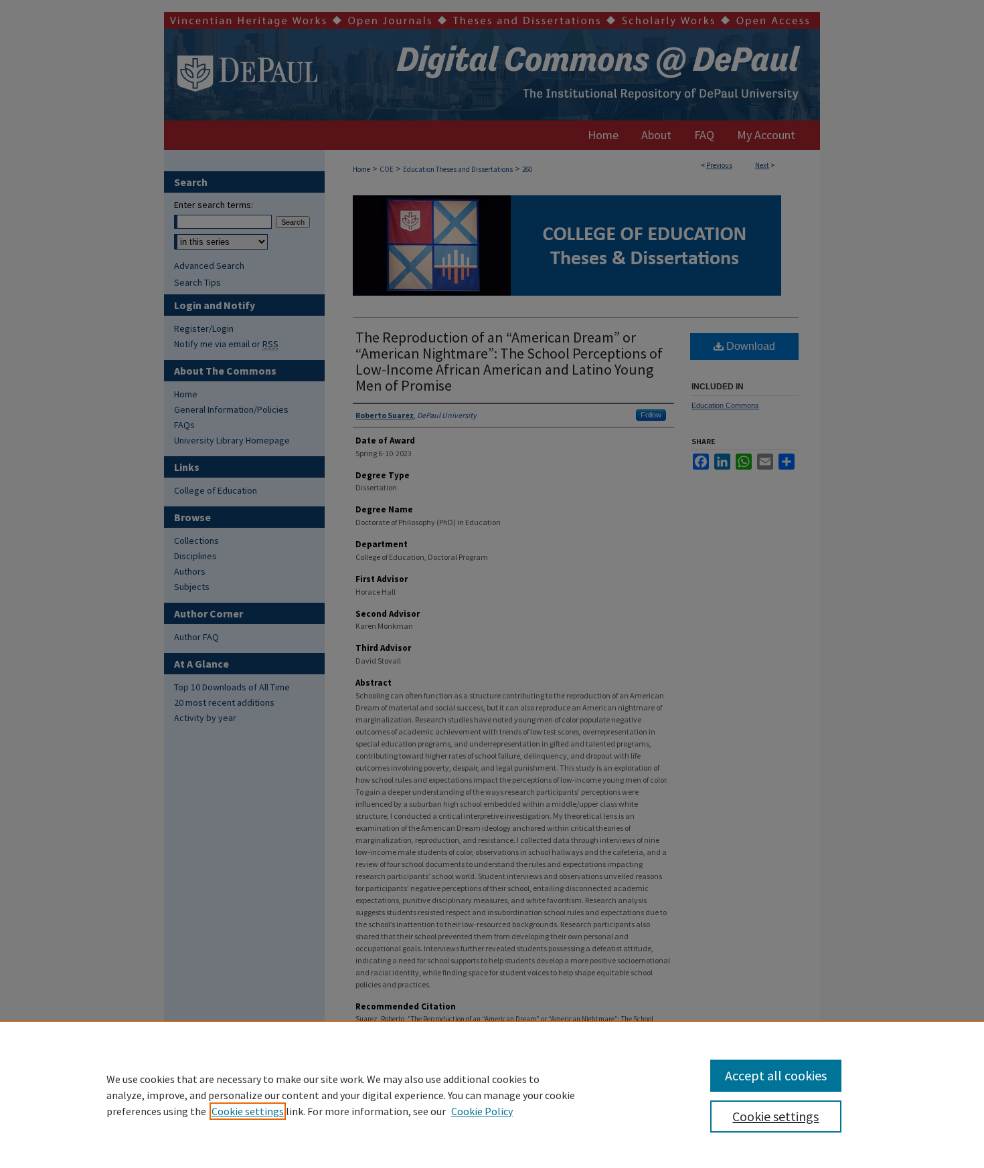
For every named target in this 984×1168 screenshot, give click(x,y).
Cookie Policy (482, 1111)
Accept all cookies (776, 1075)
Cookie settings (248, 1111)
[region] (492, 1094)
